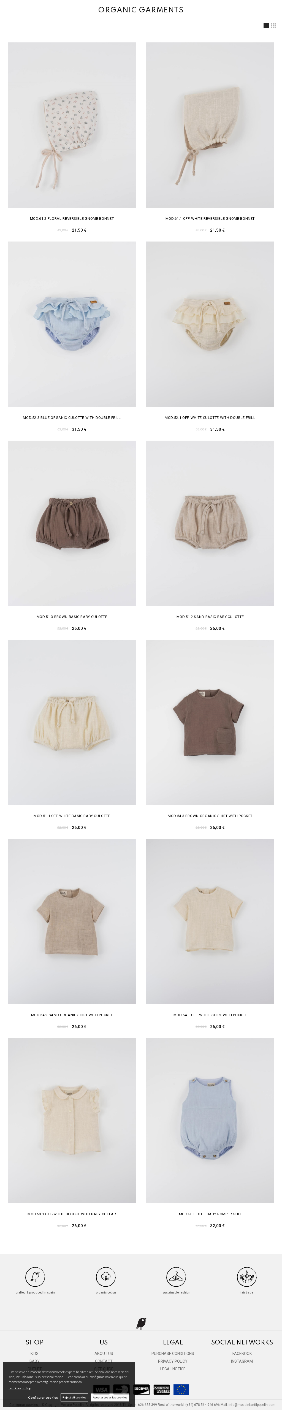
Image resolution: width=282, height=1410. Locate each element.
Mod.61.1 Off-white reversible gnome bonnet (210, 218)
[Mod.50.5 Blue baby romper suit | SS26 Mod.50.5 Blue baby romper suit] (210, 1120)
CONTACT (104, 1361)
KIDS (35, 1353)
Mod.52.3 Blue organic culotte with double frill (72, 418)
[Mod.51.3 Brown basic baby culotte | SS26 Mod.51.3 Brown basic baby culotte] (72, 523)
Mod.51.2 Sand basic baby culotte (210, 617)
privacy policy (257, 1370)
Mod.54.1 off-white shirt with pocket (210, 1015)
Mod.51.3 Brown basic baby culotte (72, 617)
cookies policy (20, 1388)
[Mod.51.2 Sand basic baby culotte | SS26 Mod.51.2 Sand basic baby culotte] (210, 523)
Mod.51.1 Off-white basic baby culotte (72, 816)
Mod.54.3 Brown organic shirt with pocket (210, 816)
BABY (34, 1361)
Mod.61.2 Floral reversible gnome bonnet (72, 218)
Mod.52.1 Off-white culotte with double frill (210, 418)
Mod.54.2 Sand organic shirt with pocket (72, 1015)
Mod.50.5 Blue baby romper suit (210, 1214)
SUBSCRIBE (224, 1393)
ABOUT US (103, 1353)
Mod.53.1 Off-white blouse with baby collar (72, 1214)
